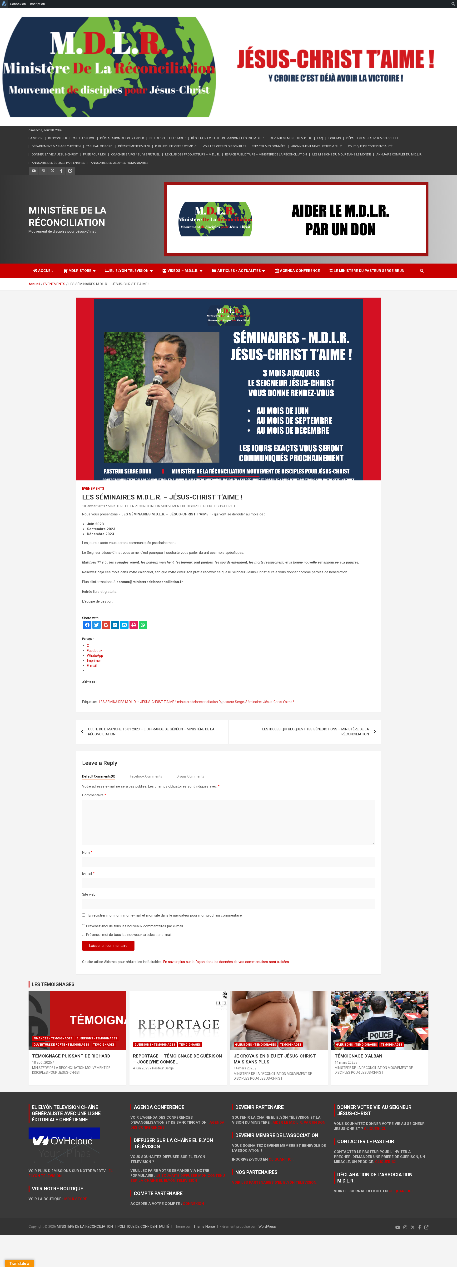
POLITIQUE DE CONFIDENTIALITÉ (143, 1226)
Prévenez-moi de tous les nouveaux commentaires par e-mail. (135, 926)
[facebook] (87, 625)
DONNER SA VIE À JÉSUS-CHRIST (55, 154)
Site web (88, 894)
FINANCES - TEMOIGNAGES (53, 1038)
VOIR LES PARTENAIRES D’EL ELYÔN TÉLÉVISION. (274, 1182)
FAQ (320, 138)
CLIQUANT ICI (281, 1159)
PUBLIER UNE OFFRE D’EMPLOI (176, 146)
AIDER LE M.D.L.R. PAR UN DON (299, 1122)
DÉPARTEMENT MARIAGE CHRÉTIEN (56, 146)
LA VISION (36, 138)
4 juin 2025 (141, 1068)
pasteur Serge (233, 702)
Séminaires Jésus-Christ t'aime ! (269, 702)
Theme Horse (204, 1226)
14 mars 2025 (244, 1068)
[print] (133, 625)
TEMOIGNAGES (103, 1044)
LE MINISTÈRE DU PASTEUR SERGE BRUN (369, 271)
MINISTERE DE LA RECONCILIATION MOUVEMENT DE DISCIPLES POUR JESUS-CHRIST (172, 506)
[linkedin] (115, 625)
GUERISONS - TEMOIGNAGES (96, 1038)
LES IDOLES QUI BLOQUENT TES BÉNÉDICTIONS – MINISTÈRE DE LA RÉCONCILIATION (315, 731)
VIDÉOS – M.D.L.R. (183, 271)
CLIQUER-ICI (385, 1162)
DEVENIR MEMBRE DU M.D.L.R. (291, 138)
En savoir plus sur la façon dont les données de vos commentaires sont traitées (226, 962)
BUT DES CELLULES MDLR (167, 138)
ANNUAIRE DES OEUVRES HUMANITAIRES (120, 163)
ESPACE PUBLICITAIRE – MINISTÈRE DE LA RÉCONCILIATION (266, 154)
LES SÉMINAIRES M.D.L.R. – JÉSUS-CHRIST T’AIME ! (137, 702)
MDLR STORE (80, 271)
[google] (106, 625)
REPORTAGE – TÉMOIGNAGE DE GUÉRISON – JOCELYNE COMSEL (177, 1059)
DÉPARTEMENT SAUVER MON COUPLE (372, 138)
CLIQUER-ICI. (375, 1129)
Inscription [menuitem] (37, 4)
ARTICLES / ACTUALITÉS (239, 271)
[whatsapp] (143, 625)
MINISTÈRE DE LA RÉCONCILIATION (85, 1226)
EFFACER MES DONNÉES (269, 146)
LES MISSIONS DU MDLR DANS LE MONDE (341, 154)
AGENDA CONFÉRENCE (300, 271)
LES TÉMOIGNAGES (53, 984)
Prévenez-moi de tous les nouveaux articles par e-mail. (129, 935)
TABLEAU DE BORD (99, 146)
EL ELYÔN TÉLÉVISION (129, 271)
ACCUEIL (46, 271)
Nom (87, 852)
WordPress (267, 1226)
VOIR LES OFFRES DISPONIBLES (224, 146)
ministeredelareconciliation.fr (199, 702)
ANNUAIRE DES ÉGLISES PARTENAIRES (58, 163)
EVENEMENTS (93, 488)
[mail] (124, 625)
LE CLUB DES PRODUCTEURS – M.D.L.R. (192, 154)
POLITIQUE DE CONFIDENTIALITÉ (370, 146)
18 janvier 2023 (93, 506)
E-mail (88, 873)
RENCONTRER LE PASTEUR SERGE (71, 138)
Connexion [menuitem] (18, 4)
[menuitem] (4, 4)
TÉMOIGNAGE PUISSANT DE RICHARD (71, 1056)
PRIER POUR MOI (94, 154)
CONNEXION (193, 1204)
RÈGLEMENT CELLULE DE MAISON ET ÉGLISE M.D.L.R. (227, 138)
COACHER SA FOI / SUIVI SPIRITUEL (135, 154)
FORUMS (334, 138)
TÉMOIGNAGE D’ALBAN (358, 1056)
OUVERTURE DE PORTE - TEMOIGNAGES (61, 1044)
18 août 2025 (42, 1062)
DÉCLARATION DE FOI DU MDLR (122, 138)
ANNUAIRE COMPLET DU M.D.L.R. (399, 154)
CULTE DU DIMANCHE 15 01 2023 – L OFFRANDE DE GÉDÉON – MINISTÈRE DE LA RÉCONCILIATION (151, 731)
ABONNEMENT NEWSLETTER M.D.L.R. (317, 146)
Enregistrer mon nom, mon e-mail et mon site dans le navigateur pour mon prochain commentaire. (166, 915)
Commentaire (94, 795)
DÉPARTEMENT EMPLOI (134, 146)
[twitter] (96, 625)
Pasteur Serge (163, 1068)
